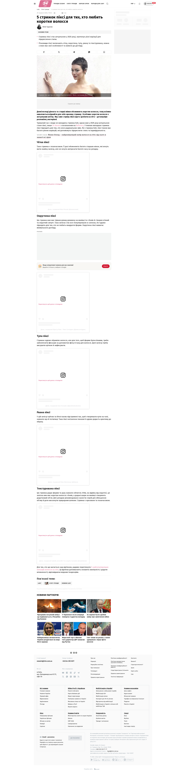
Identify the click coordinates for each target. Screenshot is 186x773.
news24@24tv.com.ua (44, 661)
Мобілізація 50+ (101, 693)
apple (106, 759)
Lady (38, 9)
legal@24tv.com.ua (112, 751)
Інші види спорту (129, 726)
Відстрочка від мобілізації (104, 701)
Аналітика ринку (101, 716)
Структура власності (137, 664)
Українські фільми (46, 718)
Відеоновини (44, 699)
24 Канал (56, 125)
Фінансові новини (130, 696)
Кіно (41, 713)
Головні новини (45, 691)
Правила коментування (118, 673)
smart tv (117, 759)
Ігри (132, 674)
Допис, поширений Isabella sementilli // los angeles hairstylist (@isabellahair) (63, 561)
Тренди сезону (59, 3)
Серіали (42, 726)
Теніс (125, 721)
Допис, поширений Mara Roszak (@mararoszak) (63, 209)
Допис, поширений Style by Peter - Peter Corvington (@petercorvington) (63, 329)
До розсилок (75, 738)
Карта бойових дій (74, 693)
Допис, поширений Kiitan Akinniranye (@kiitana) (63, 482)
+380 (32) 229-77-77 (101, 749)
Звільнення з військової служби (106, 691)
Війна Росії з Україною (76, 688)
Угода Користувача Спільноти (119, 670)
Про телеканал (95, 667)
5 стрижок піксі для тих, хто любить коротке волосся (67, 9)
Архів (132, 667)
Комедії (42, 724)
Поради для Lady (97, 3)
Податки (126, 701)
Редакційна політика (97, 664)
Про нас (93, 658)
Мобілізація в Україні (104, 688)
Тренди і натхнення (102, 721)
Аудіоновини (44, 701)
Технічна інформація (117, 676)
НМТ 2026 (71, 721)
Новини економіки (131, 688)
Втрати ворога (72, 707)
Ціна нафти (127, 691)
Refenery (80, 125)
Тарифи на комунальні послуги (134, 699)
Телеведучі (94, 671)
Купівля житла (100, 718)
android (95, 759)
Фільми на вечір (45, 721)
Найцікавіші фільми (46, 716)
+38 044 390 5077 (68, 661)
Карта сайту (134, 671)
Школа (70, 718)
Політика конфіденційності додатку (119, 666)
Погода (42, 704)
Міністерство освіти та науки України (80, 716)
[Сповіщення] (139, 3)
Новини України (45, 693)
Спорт (126, 713)
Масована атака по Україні (76, 701)
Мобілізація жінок (102, 696)
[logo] (45, 3)
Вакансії (133, 661)
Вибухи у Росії (72, 704)
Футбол (126, 718)
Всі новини (44, 688)
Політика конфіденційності (119, 658)
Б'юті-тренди (72, 3)
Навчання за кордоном (75, 726)
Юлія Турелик (48, 27)
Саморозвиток (72, 724)
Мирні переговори (74, 696)
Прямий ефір (44, 696)
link (63, 672)
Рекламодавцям (95, 674)
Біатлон (126, 724)
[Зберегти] (104, 52)
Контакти (133, 658)
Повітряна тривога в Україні (77, 699)
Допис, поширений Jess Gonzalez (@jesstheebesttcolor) (63, 406)
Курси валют (128, 693)
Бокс (125, 716)
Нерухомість (100, 713)
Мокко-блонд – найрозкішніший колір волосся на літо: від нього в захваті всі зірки (71, 136)
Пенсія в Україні (129, 704)
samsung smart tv (128, 759)
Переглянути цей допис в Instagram (50, 184)
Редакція (93, 661)
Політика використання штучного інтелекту (118, 662)
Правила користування (97, 677)
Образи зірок (84, 3)
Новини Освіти (73, 713)
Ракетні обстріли (73, 691)
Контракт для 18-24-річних (104, 699)
